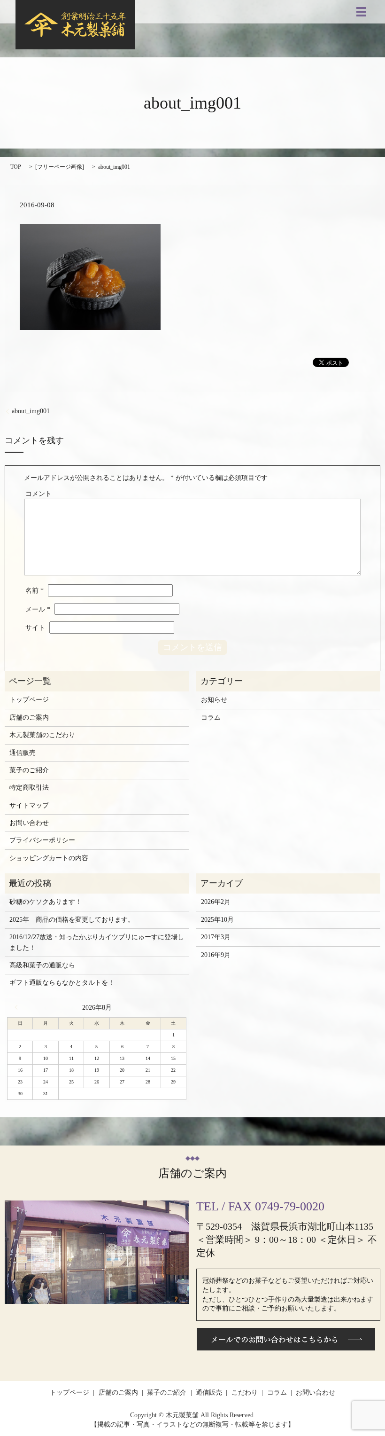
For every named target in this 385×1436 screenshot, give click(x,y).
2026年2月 (216, 901)
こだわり (244, 1392)
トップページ (29, 699)
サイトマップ (29, 805)
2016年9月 (216, 954)
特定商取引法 (29, 787)
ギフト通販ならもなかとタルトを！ (62, 982)
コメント (38, 493)
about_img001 (31, 411)
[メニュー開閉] (361, 11)
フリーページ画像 (59, 167)
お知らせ (214, 699)
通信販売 (22, 752)
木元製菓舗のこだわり (42, 734)
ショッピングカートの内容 (48, 858)
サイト (35, 627)
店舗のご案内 (29, 717)
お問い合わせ (29, 822)
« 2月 (18, 1007)
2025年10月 (217, 919)
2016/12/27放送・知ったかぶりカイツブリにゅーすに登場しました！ (96, 942)
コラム (211, 717)
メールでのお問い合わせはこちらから (286, 1339)
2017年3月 (216, 937)
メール (37, 609)
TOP (15, 167)
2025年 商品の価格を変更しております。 (71, 919)
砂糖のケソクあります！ (45, 901)
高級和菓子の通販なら (42, 965)
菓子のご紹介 (29, 770)
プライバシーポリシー (42, 840)
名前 (34, 590)
